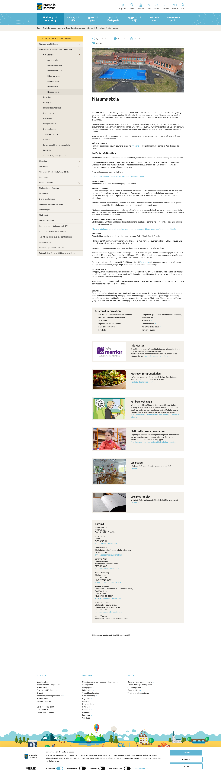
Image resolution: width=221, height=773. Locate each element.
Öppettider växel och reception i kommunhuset (101, 682)
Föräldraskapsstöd (46, 221)
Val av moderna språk (151, 327)
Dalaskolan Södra (54, 71)
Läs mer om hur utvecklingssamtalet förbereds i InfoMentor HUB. (118, 177)
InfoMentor (136, 146)
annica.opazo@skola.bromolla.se (108, 555)
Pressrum (86, 710)
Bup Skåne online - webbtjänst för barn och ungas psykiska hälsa (155, 416)
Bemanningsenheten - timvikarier (52, 248)
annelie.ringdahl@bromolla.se (107, 598)
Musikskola (43, 166)
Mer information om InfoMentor (157, 356)
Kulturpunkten (88, 704)
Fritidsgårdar (48, 103)
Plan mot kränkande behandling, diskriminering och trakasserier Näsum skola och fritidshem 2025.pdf (133, 229)
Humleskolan (52, 87)
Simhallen (86, 707)
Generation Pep (45, 242)
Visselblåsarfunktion (90, 693)
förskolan (144, 262)
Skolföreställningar (51, 134)
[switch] (82, 768)
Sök (182, 9)
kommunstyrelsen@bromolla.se (50, 696)
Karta (132, 9)
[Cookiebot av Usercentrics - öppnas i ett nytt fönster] (30, 768)
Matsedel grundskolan (52, 108)
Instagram (86, 715)
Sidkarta (166, 9)
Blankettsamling (89, 696)
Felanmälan (87, 690)
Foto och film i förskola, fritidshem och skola (57, 253)
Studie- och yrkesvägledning (55, 156)
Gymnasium (44, 177)
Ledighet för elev (50, 124)
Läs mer (134, 468)
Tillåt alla (186, 753)
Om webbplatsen (134, 687)
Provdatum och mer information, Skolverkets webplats (153, 442)
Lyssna (156, 9)
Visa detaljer (140, 768)
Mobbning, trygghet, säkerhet (51, 204)
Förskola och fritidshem (48, 44)
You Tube (86, 718)
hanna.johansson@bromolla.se (108, 612)
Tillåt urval (186, 760)
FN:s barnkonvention (107, 327)
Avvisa (186, 766)
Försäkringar (44, 210)
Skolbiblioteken (148, 324)
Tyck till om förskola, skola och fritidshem (55, 237)
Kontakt (175, 9)
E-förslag (86, 701)
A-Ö (149, 9)
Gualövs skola (53, 81)
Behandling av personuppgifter (140, 682)
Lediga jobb (87, 687)
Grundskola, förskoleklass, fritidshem (79, 28)
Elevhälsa (43, 161)
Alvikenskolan (53, 60)
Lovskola (102, 330)
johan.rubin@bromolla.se (105, 543)
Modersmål (43, 215)
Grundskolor (100, 28)
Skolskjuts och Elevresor (49, 188)
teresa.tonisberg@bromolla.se (107, 582)
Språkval (47, 140)
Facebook (86, 712)
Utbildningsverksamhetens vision (52, 231)
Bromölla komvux (46, 183)
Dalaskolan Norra (54, 65)
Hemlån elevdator (149, 330)
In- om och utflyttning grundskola (56, 145)
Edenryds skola (53, 76)
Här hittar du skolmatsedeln (142, 382)
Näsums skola (53, 92)
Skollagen (102, 320)
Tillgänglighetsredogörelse (138, 693)
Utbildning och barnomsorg (53, 28)
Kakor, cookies (134, 690)
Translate (140, 9)
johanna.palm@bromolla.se (106, 569)
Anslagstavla (87, 685)
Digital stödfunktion (47, 199)
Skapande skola (50, 129)
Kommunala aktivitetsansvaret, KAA (53, 226)
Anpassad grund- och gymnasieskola (54, 172)
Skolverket (146, 320)
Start (38, 28)
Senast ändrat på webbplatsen (140, 685)
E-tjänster (122, 9)
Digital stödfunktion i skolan (109, 324)
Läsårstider (47, 118)
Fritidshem (47, 97)
